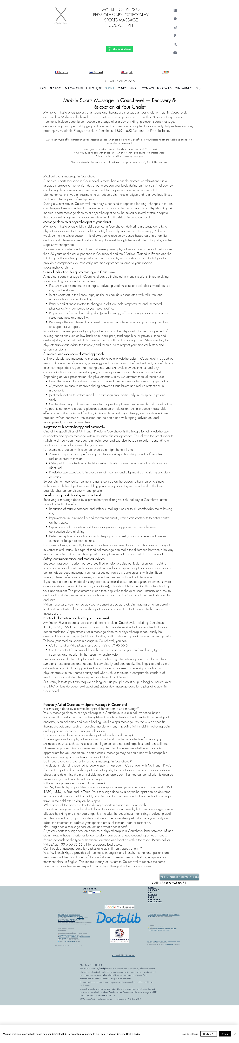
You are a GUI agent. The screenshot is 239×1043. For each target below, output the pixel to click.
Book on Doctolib (62, 938)
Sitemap (178, 941)
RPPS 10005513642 (63, 914)
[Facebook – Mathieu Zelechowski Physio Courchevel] (175, 18)
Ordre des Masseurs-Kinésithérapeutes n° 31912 (68, 916)
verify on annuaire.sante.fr (74, 914)
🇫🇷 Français (61, 72)
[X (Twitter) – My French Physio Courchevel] (175, 44)
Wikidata (167, 930)
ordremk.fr (81, 916)
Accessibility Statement (171, 941)
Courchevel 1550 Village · (174, 914)
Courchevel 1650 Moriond (162, 914)
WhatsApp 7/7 (74, 936)
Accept (224, 1034)
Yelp (164, 930)
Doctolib (155, 928)
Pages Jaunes (167, 928)
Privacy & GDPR (156, 941)
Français (69, 941)
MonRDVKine (173, 928)
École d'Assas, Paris (80, 917)
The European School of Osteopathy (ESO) (66, 921)
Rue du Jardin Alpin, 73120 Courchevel (67, 935)
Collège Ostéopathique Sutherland (75, 919)
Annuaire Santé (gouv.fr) (154, 930)
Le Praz (149, 916)
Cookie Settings (163, 941)
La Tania (153, 916)
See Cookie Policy (130, 1034)
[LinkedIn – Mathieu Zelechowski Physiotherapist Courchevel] (175, 10)
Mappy (160, 930)
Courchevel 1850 (152, 914)
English (65, 941)
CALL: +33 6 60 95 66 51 (119, 81)
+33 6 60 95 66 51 (64, 936)
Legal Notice (149, 941)
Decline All (208, 1034)
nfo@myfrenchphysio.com (85, 936)
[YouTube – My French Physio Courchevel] (175, 52)
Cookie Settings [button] (190, 1034)
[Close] (235, 1033)
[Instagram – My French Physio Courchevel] (175, 27)
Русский (73, 941)
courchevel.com (161, 928)
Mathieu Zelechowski (169, 944)
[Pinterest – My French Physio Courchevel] (175, 35)
